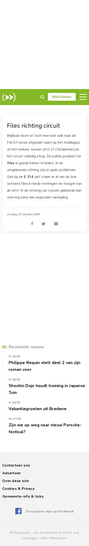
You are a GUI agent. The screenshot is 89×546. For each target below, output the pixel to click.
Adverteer (11, 473)
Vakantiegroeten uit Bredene (37, 408)
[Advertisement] (44, 44)
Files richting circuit (33, 126)
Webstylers (58, 538)
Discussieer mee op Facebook (50, 511)
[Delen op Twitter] (44, 221)
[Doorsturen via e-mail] (56, 221)
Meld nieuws (61, 97)
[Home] (8, 97)
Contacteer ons (16, 465)
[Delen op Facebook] (32, 221)
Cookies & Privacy (18, 488)
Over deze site (15, 480)
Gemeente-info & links (23, 496)
